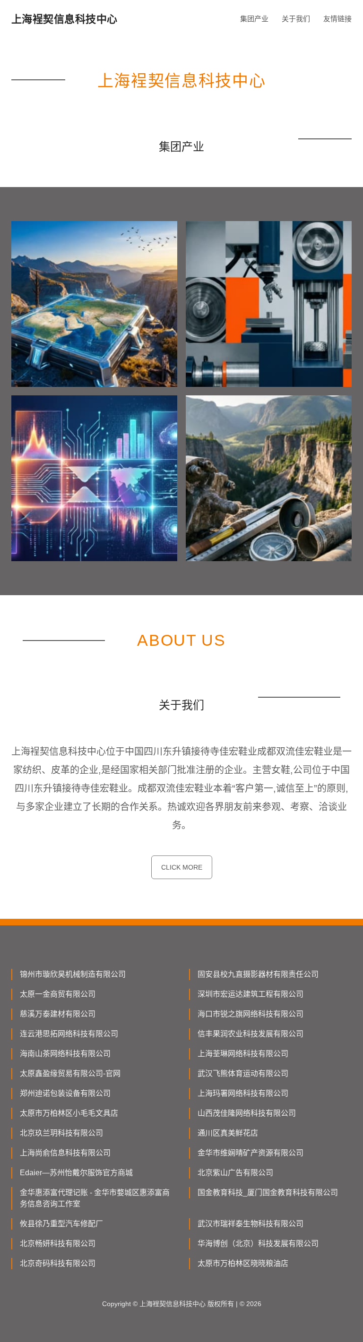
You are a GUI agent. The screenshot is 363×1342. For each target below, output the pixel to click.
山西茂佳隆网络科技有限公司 (247, 1113)
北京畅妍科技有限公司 (57, 1243)
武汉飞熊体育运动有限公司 (243, 1073)
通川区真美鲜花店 (228, 1133)
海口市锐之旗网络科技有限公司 (250, 1014)
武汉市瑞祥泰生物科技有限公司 (250, 1224)
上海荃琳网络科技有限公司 (243, 1054)
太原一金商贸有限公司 (57, 994)
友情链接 (337, 19)
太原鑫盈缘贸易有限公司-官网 (70, 1073)
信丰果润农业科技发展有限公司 (250, 1034)
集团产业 (254, 19)
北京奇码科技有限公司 (57, 1263)
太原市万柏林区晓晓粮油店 (243, 1263)
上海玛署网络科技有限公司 (243, 1093)
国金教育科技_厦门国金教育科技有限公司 (268, 1192)
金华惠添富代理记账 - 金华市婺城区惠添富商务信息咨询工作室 (95, 1198)
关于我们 (296, 19)
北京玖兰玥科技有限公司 (61, 1133)
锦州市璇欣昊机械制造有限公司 (73, 974)
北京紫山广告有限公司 (235, 1173)
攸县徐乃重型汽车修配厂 (61, 1224)
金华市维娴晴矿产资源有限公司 (250, 1153)
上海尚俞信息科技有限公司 (65, 1153)
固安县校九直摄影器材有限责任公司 (258, 974)
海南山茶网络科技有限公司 (65, 1054)
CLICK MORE (181, 867)
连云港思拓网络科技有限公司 (69, 1034)
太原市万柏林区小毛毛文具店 (69, 1113)
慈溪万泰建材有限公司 (57, 1014)
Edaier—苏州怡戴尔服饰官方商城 (76, 1173)
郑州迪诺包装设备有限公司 (65, 1093)
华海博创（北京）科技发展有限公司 (258, 1243)
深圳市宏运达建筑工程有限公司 (250, 994)
